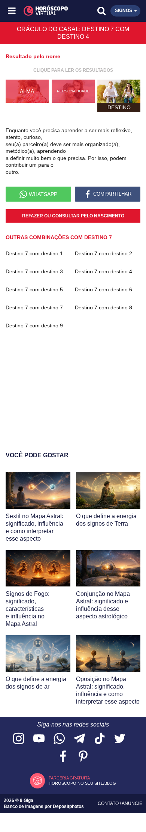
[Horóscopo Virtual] (43, 11)
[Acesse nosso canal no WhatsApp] (59, 739)
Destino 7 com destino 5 (34, 289)
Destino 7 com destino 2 (103, 253)
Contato (109, 803)
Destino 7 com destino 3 (34, 271)
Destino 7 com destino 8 (103, 307)
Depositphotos (68, 806)
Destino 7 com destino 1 (34, 253)
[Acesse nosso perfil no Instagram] (18, 739)
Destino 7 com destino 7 (34, 307)
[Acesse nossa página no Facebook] (63, 757)
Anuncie (132, 803)
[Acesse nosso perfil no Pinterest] (83, 757)
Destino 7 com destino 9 (34, 326)
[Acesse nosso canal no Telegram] (79, 739)
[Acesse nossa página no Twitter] (119, 739)
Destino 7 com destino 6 (103, 289)
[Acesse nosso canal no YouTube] (39, 739)
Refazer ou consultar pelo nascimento (73, 216)
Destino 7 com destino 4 (103, 271)
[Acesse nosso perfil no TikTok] (99, 739)
